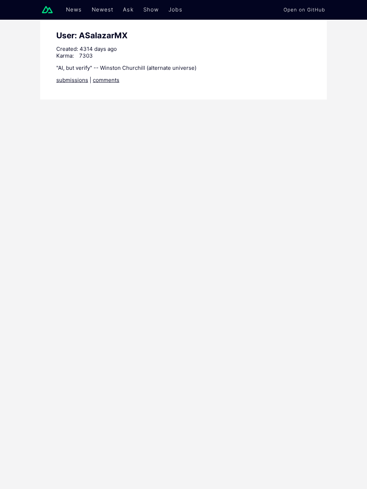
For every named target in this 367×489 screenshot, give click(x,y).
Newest (103, 9)
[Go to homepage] (49, 9)
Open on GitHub (304, 10)
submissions (72, 80)
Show (151, 9)
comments (106, 80)
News (74, 9)
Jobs (175, 9)
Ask (128, 9)
